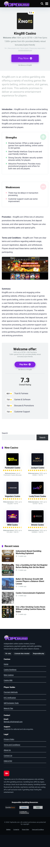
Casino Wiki (8, 680)
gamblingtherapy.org (25, 50)
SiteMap (8, 829)
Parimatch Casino (12, 468)
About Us (7, 750)
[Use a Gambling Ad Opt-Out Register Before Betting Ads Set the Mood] (8, 575)
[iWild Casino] (12, 522)
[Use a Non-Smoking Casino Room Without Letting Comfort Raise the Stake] (8, 617)
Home (6, 664)
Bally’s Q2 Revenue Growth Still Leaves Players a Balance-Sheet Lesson (30, 581)
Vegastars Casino (12, 496)
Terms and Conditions (12, 745)
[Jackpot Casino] (37, 465)
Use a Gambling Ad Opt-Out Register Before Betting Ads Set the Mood (32, 566)
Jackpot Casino (37, 468)
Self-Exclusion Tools (11, 703)
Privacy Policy (9, 739)
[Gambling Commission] (24, 812)
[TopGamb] (17, 4)
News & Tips (8, 708)
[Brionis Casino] (37, 522)
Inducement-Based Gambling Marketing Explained (28, 552)
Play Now (23, 58)
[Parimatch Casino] (12, 465)
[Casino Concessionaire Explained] (8, 603)
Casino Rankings (10, 670)
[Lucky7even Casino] (37, 493)
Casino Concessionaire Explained (30, 593)
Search (5, 433)
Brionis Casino (37, 525)
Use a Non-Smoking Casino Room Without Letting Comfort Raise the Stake (30, 609)
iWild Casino (12, 525)
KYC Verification (10, 698)
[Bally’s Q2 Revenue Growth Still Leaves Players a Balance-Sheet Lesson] (8, 589)
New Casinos (9, 675)
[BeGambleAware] (10, 807)
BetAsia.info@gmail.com (13, 722)
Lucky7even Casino (37, 496)
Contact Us (8, 756)
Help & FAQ (8, 761)
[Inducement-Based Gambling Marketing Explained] (8, 561)
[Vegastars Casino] (12, 493)
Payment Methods (11, 692)
